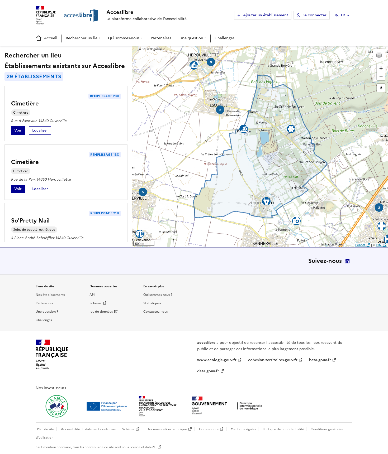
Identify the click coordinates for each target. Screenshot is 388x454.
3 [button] (211, 62)
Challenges (224, 38)
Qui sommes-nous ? (125, 38)
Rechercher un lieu (83, 38)
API (92, 294)
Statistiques (152, 303)
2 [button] (220, 109)
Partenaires (161, 38)
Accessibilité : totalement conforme (88, 429)
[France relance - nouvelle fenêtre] (57, 406)
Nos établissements (50, 294)
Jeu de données (101, 311)
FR (343, 15)
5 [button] (143, 192)
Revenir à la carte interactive (173, 52)
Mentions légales (243, 429)
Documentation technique (166, 429)
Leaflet (360, 245)
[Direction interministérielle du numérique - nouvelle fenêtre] (228, 405)
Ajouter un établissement (265, 15)
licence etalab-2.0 (143, 447)
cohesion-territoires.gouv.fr (272, 360)
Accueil (50, 38)
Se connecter (314, 15)
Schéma (95, 303)
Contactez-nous (155, 311)
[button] (379, 55)
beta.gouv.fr (320, 360)
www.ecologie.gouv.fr (216, 360)
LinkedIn (347, 261)
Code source (209, 429)
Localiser (41, 131)
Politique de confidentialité (283, 429)
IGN (378, 245)
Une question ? (192, 38)
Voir (19, 131)
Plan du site (45, 429)
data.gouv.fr (208, 371)
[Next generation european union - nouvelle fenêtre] (107, 406)
